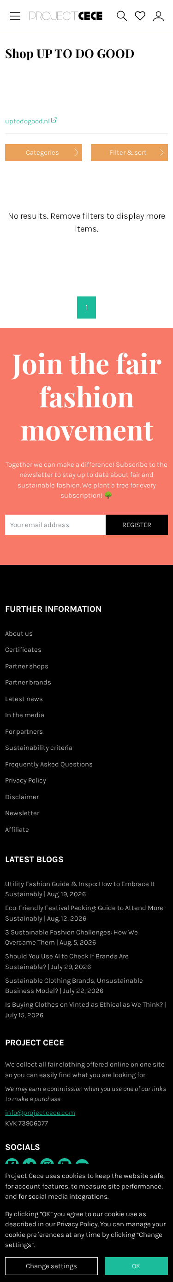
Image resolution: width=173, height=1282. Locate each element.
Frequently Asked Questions (49, 764)
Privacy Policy (25, 780)
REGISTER (136, 525)
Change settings (51, 1266)
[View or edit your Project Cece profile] (158, 16)
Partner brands (28, 682)
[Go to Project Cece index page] (67, 16)
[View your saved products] (140, 16)
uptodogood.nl (28, 121)
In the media (24, 715)
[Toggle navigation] (15, 16)
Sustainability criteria (38, 747)
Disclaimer (22, 797)
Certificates (23, 649)
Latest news (24, 699)
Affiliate (17, 829)
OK (136, 1266)
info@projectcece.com (40, 1112)
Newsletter (22, 813)
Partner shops (26, 666)
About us (19, 633)
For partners (24, 731)
